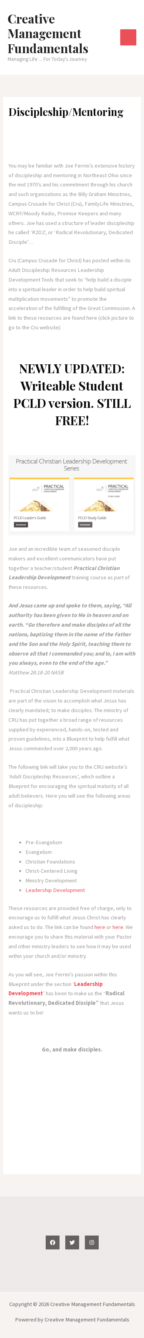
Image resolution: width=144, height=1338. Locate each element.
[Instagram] (92, 1242)
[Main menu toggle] (128, 37)
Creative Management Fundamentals (48, 33)
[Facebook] (53, 1242)
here (99, 927)
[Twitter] (72, 1242)
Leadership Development (55, 890)
